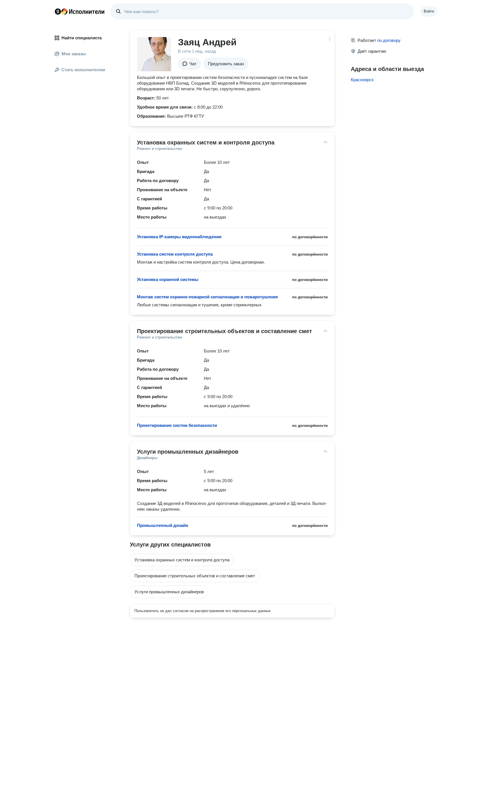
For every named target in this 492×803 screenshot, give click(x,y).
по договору (389, 40)
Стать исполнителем (83, 69)
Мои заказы (74, 53)
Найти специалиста (82, 37)
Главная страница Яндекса (58, 11)
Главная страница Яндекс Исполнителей (80, 11)
